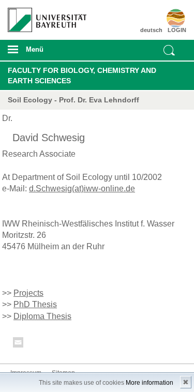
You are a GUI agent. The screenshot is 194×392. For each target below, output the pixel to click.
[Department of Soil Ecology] (171, 18)
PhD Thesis (35, 304)
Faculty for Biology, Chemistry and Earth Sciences (82, 75)
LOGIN (177, 30)
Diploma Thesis (42, 316)
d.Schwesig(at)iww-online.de (82, 188)
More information (149, 382)
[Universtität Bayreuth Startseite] (43, 16)
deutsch (151, 30)
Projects (28, 293)
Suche (169, 50)
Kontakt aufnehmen (18, 344)
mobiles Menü (43, 53)
